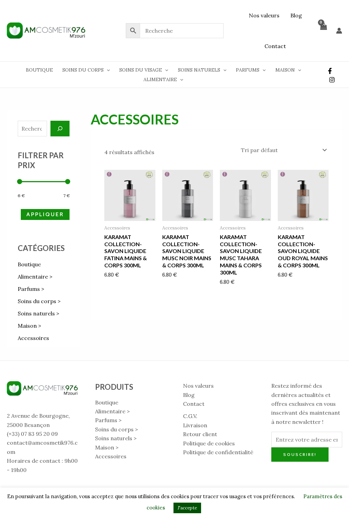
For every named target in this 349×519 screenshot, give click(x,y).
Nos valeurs (264, 15)
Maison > (29, 325)
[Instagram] (332, 80)
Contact (275, 46)
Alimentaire (160, 79)
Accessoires (33, 338)
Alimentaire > (35, 276)
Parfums (247, 70)
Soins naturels (199, 70)
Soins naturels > (38, 313)
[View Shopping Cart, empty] (323, 31)
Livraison (195, 425)
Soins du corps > (39, 301)
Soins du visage (140, 70)
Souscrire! (300, 454)
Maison (285, 70)
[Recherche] (60, 128)
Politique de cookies (209, 443)
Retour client (200, 434)
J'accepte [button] (187, 508)
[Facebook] (330, 71)
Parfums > (31, 288)
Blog (296, 15)
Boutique (39, 70)
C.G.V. (190, 416)
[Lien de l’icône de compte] (339, 31)
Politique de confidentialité (218, 452)
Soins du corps (83, 70)
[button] (107, 70)
